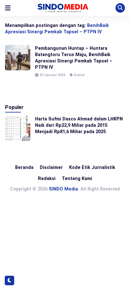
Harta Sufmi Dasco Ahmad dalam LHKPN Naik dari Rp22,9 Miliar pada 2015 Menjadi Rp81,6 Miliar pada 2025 (79, 125)
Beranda (24, 167)
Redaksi (47, 178)
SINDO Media (63, 188)
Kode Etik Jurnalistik (92, 167)
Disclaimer (51, 167)
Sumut (79, 75)
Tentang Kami (77, 178)
